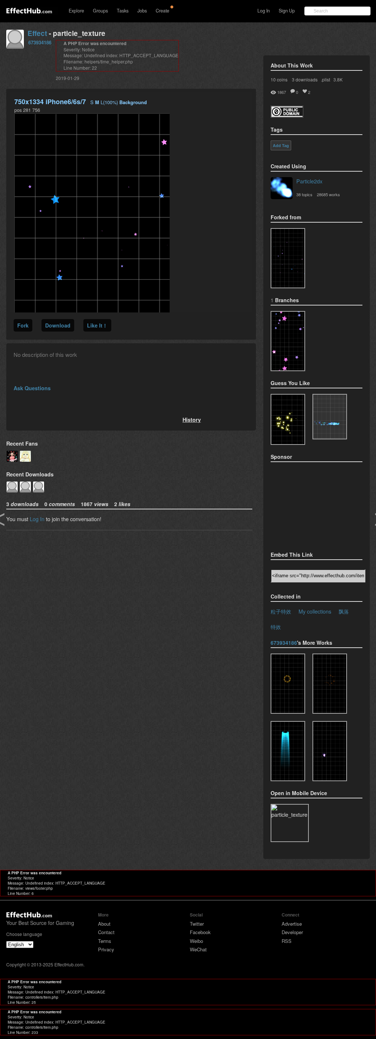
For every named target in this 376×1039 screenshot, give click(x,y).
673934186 (39, 42)
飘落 (344, 611)
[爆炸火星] (329, 684)
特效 (276, 626)
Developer (292, 932)
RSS (287, 940)
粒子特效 (281, 611)
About (104, 923)
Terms (104, 940)
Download (57, 325)
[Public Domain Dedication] (287, 115)
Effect (37, 33)
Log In (263, 10)
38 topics (304, 194)
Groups (100, 10)
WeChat (198, 949)
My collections (315, 611)
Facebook (200, 932)
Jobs (142, 10)
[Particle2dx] (282, 189)
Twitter (197, 923)
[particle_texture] (288, 258)
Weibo (196, 940)
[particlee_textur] (288, 751)
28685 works (328, 194)
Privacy (106, 949)
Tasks (123, 10)
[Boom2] (288, 419)
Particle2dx (309, 181)
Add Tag (281, 145)
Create (162, 10)
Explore (76, 10)
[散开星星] (288, 341)
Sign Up (287, 10)
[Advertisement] (307, 504)
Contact (106, 932)
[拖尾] (329, 751)
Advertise (292, 923)
